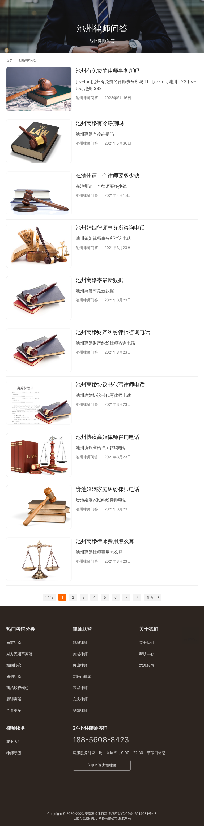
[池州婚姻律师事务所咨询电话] (38, 245)
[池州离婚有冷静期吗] (38, 141)
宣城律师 (80, 687)
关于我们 (146, 642)
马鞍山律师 (82, 676)
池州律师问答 (87, 97)
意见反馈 (146, 665)
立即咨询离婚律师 (102, 765)
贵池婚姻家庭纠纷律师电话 (107, 489)
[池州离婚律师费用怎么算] (38, 559)
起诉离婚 (13, 699)
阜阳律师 (80, 710)
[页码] (157, 597)
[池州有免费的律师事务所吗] (38, 89)
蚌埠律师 (80, 642)
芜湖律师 (80, 654)
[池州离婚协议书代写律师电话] (38, 402)
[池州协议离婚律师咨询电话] (38, 455)
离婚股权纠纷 (17, 687)
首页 (9, 60)
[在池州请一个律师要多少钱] (38, 193)
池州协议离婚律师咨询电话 (107, 437)
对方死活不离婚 (19, 654)
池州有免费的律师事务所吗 (107, 71)
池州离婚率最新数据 (100, 280)
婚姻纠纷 (13, 676)
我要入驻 (13, 741)
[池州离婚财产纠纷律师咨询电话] (38, 350)
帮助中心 (146, 654)
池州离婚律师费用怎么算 (105, 541)
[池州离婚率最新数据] (38, 298)
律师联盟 (13, 753)
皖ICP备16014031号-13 (139, 814)
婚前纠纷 (13, 642)
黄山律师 (80, 665)
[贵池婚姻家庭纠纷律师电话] (38, 507)
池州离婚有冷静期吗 (100, 123)
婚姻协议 (13, 665)
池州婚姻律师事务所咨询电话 (110, 227)
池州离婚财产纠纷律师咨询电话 (113, 332)
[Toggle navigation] (194, 8)
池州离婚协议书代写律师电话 (110, 384)
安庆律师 (80, 699)
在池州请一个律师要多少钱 (107, 175)
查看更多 (13, 710)
